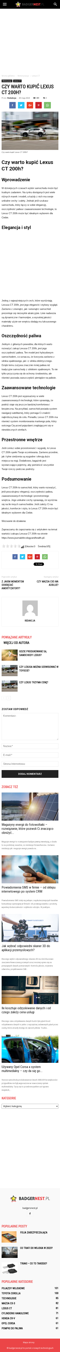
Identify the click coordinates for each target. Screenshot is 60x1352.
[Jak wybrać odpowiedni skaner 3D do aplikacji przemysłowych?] (30, 928)
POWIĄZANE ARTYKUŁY (17, 637)
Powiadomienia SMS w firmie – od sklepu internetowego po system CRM (29, 889)
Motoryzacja (7, 81)
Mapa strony (28, 1342)
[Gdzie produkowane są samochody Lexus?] (10, 655)
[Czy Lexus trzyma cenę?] (10, 686)
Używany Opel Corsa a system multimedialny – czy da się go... (22, 1069)
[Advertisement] (30, 40)
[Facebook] (30, 1213)
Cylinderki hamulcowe (15, 1313)
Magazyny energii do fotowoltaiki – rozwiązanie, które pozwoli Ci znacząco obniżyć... (27, 829)
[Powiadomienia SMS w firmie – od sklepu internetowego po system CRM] (30, 869)
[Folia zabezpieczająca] (9, 1237)
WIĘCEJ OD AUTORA (16, 643)
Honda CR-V (8, 1318)
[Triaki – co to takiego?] (10, 1267)
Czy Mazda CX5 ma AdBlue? (47, 583)
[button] (55, 4)
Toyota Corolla (11, 1293)
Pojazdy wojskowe (13, 1288)
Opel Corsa (8, 1323)
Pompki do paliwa (12, 1328)
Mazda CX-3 (8, 1303)
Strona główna (8, 75)
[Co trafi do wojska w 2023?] (10, 1252)
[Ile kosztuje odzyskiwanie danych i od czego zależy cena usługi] (30, 990)
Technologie (9, 1298)
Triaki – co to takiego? (33, 1263)
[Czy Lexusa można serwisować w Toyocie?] (10, 670)
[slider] (11, 546)
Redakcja (11, 98)
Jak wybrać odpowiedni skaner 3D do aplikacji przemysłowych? (26, 948)
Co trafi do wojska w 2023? (36, 1248)
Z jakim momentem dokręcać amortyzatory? (13, 585)
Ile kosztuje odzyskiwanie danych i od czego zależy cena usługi (26, 1010)
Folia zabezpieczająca (33, 1232)
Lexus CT (17, 81)
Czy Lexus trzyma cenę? (33, 682)
